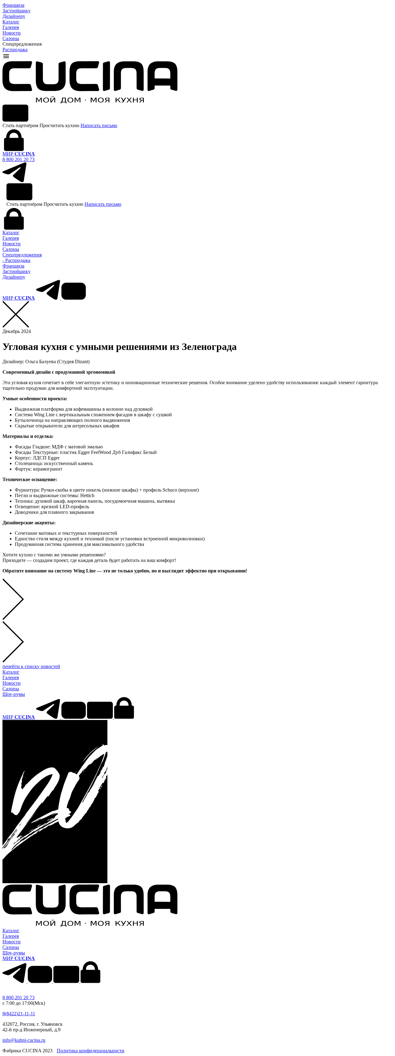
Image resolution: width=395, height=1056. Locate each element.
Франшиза (13, 5)
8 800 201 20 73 (18, 159)
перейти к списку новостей (31, 666)
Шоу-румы (13, 694)
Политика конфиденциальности (90, 1050)
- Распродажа (16, 260)
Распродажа (14, 49)
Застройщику (16, 10)
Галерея (10, 27)
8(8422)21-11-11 (18, 1013)
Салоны (10, 38)
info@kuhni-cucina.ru (23, 1040)
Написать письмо (99, 125)
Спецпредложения (22, 254)
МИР (18, 153)
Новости (11, 32)
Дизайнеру (13, 16)
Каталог (10, 21)
